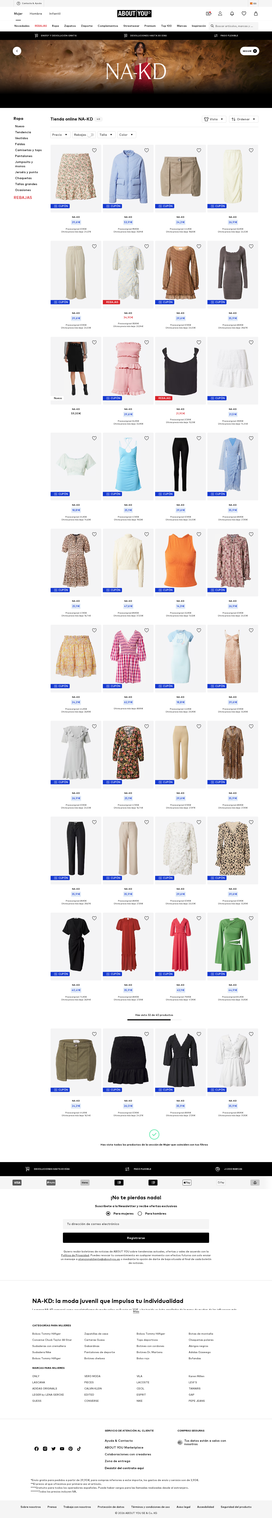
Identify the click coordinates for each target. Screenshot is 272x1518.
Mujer (18, 13)
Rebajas (80, 134)
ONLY (35, 1376)
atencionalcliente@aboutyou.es (99, 1259)
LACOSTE (143, 1382)
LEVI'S (193, 1382)
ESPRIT (141, 1394)
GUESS (36, 1401)
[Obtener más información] (76, 235)
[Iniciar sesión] (220, 13)
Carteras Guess (94, 1340)
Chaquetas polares (201, 1340)
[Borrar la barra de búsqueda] (255, 26)
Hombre (36, 13)
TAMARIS (195, 1388)
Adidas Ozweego (200, 1352)
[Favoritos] (243, 13)
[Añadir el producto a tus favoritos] (94, 150)
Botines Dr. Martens (150, 1352)
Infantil (55, 13)
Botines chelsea (94, 1358)
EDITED (89, 1394)
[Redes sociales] (36, 1448)
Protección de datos (111, 1506)
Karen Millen (196, 1376)
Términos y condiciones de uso (150, 1506)
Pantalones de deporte (99, 1352)
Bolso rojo (143, 1358)
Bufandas (195, 1358)
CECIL (140, 1388)
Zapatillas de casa (96, 1333)
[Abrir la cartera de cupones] (208, 13)
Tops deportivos (147, 1340)
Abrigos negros (198, 1346)
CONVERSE (91, 1401)
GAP (191, 1394)
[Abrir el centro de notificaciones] (232, 13)
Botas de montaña (201, 1333)
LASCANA (38, 1382)
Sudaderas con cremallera (49, 1346)
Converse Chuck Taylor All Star (52, 1340)
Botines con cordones (150, 1346)
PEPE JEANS (197, 1401)
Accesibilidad (205, 1506)
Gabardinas (91, 1346)
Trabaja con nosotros (77, 1506)
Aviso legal (183, 1506)
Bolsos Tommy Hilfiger (46, 1333)
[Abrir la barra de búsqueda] (211, 26)
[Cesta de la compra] (255, 13)
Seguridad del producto (236, 1506)
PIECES (89, 1382)
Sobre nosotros (31, 1506)
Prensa (52, 1506)
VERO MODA (92, 1376)
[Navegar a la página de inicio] (55, 1432)
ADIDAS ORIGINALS (44, 1388)
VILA (139, 1376)
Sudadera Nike (41, 1352)
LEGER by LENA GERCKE (48, 1394)
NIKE (140, 1401)
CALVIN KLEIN (93, 1388)
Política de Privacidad (75, 1255)
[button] (214, 119)
